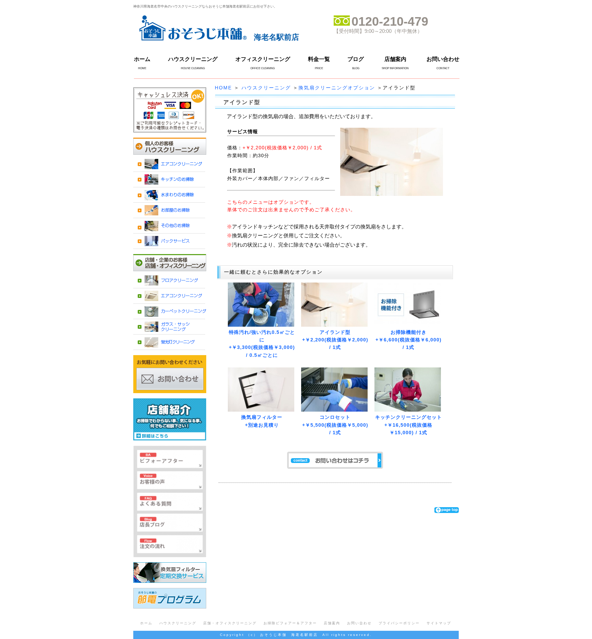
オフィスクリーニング (262, 59)
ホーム (142, 59)
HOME (223, 87)
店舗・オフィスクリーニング (230, 623)
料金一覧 (319, 59)
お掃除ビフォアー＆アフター (290, 623)
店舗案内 (395, 59)
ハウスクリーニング (193, 59)
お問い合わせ (443, 59)
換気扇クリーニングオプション (336, 87)
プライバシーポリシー (399, 623)
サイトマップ (439, 623)
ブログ (355, 59)
